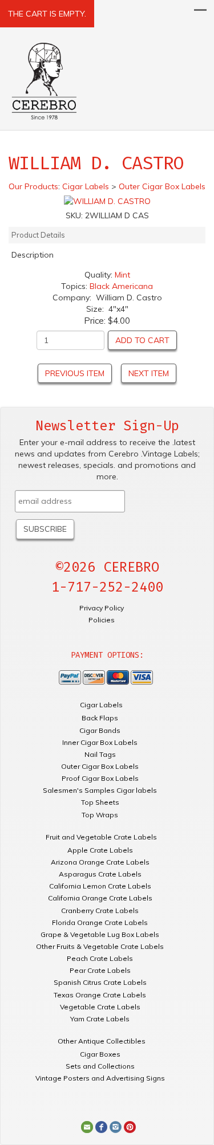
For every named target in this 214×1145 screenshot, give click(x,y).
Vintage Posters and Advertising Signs (100, 1078)
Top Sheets (100, 802)
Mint (122, 275)
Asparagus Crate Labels (100, 874)
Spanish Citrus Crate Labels (100, 982)
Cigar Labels (101, 704)
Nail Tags (100, 754)
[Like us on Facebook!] (101, 1127)
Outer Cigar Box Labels (100, 766)
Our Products (33, 186)
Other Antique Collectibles (102, 1041)
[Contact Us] (87, 1127)
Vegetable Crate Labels (100, 1007)
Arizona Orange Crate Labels (100, 862)
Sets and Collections (100, 1066)
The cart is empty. (47, 14)
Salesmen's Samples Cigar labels (100, 790)
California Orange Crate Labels (100, 898)
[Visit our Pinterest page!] (130, 1127)
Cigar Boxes (100, 1054)
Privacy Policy (101, 608)
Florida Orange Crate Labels (100, 922)
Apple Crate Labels (100, 850)
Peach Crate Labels (100, 958)
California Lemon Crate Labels (100, 886)
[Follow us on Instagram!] (116, 1127)
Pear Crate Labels (100, 970)
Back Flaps (100, 718)
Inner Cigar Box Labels (100, 742)
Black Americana (121, 286)
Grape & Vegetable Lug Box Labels (100, 934)
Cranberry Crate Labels (100, 910)
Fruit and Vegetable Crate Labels (101, 837)
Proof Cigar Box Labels (100, 778)
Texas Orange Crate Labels (100, 995)
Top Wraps (100, 814)
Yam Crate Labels (100, 1018)
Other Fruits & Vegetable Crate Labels (100, 946)
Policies (101, 620)
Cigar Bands (99, 730)
